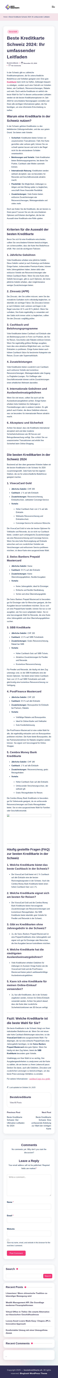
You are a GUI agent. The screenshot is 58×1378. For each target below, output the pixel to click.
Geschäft (13, 32)
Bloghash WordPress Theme (33, 1373)
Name (10, 1202)
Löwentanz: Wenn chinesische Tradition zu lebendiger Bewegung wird (26, 1294)
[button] (16, 1103)
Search (10, 1268)
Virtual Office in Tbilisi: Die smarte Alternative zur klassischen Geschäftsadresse (27, 1313)
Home (5, 17)
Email (10, 1216)
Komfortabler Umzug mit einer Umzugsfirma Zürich (26, 1331)
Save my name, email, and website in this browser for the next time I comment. (28, 1244)
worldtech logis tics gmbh (39, 1079)
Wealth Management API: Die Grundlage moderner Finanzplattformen (25, 1303)
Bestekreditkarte (20, 1097)
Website (11, 1229)
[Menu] (53, 6)
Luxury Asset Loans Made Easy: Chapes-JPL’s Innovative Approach (28, 1322)
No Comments (16, 65)
